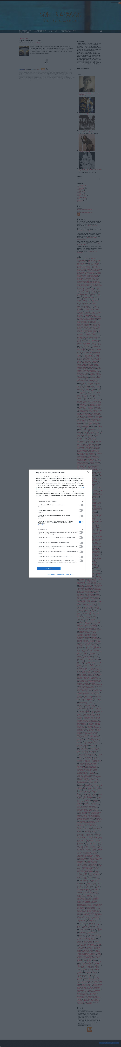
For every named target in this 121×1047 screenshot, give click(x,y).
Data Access (60, 574)
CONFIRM (49, 568)
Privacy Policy (69, 574)
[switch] (81, 505)
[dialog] (60, 523)
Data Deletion (51, 574)
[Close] (89, 472)
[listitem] (60, 501)
